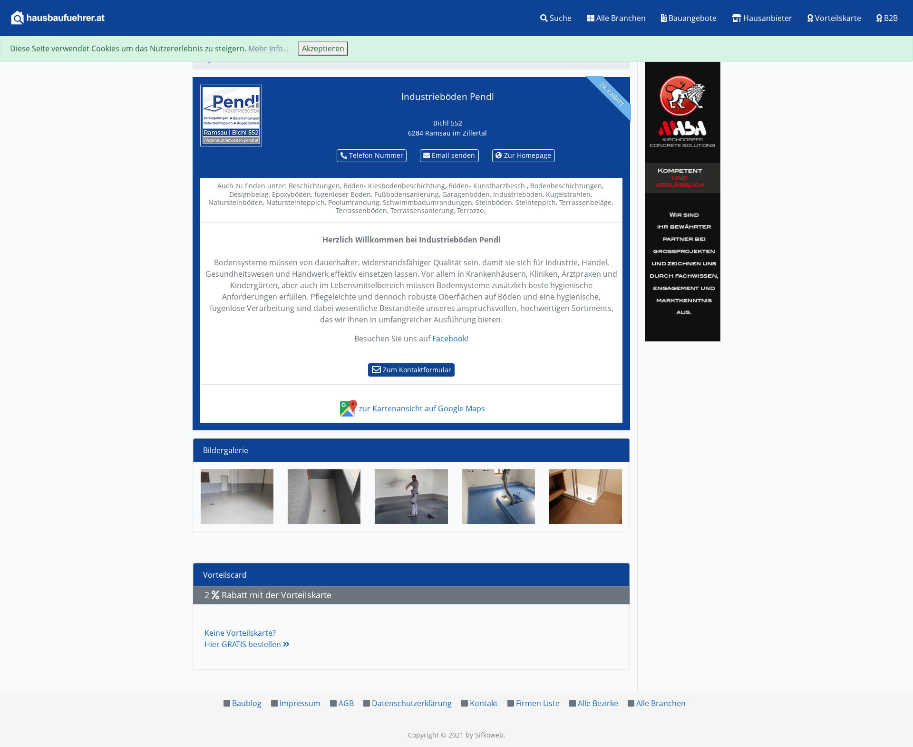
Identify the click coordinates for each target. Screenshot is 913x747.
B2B (890, 18)
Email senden (452, 155)
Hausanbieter (766, 18)
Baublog (247, 703)
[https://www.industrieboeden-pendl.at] (231, 114)
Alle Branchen (620, 18)
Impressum (300, 703)
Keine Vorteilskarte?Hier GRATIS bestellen (243, 639)
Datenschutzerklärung (412, 703)
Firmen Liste (538, 703)
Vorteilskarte (837, 18)
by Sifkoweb (485, 734)
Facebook (449, 338)
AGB (346, 703)
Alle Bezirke (598, 703)
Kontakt (484, 703)
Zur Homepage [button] (526, 155)
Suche (560, 18)
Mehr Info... (268, 48)
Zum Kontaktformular (416, 369)
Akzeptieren (323, 48)
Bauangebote (692, 18)
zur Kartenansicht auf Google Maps (421, 408)
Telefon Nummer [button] (375, 155)
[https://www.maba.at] (682, 199)
